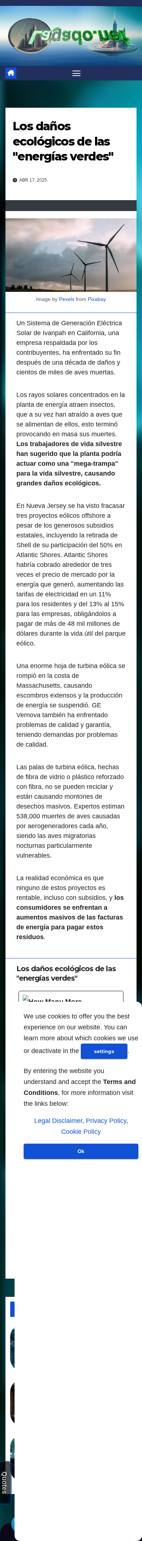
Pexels (66, 299)
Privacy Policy (106, 1120)
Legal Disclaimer (58, 1120)
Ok (81, 1151)
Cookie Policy (81, 1131)
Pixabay (97, 299)
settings (104, 1051)
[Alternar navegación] (76, 73)
